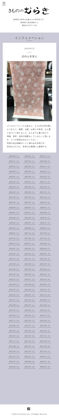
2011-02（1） (45, 351)
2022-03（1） (14, 192)
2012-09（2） (45, 321)
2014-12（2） (14, 279)
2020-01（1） (14, 213)
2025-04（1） (30, 166)
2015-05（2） (30, 269)
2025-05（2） (14, 166)
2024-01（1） (14, 177)
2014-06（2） (45, 285)
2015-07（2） (45, 264)
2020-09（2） (14, 208)
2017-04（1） (30, 238)
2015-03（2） (14, 274)
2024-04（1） (30, 171)
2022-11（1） (45, 182)
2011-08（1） (14, 346)
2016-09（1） (45, 244)
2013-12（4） (45, 295)
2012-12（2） (45, 315)
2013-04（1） (30, 310)
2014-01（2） (30, 295)
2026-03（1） (30, 156)
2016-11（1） (30, 244)
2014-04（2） (30, 290)
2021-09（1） (14, 197)
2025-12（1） (45, 156)
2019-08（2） (45, 213)
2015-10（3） (45, 259)
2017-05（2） (14, 238)
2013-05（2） (14, 310)
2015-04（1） (45, 269)
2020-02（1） (45, 208)
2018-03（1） (45, 228)
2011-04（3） (14, 351)
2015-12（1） (14, 259)
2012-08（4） (14, 326)
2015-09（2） (14, 264)
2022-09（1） (14, 187)
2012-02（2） (14, 336)
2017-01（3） (45, 238)
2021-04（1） (45, 197)
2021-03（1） (14, 202)
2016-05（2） (30, 249)
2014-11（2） (30, 279)
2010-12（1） (30, 357)
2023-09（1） (30, 177)
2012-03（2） (45, 331)
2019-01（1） (30, 223)
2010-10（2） (14, 362)
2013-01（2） (30, 315)
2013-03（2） (45, 310)
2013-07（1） (30, 305)
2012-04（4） (30, 331)
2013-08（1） (14, 305)
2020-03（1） (30, 208)
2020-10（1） (45, 202)
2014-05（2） (14, 290)
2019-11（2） (30, 213)
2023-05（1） (45, 177)
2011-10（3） (30, 341)
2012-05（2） (14, 331)
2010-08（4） (30, 362)
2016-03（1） (14, 254)
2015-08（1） (30, 264)
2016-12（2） (14, 244)
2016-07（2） (14, 249)
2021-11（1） (45, 192)
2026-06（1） (14, 156)
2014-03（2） (45, 290)
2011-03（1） (30, 351)
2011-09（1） (45, 341)
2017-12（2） (30, 233)
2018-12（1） (45, 223)
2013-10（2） (30, 300)
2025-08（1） (45, 161)
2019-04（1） (30, 218)
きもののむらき (23, 414)
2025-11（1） (14, 161)
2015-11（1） (30, 259)
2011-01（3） (14, 357)
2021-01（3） (30, 202)
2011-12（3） (45, 336)
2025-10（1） (30, 161)
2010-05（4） (30, 367)
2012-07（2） (30, 326)
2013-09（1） (45, 300)
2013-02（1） (14, 315)
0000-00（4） (45, 367)
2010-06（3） (14, 367)
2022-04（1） (45, 187)
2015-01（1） (45, 274)
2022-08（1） (30, 187)
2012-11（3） (14, 321)
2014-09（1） (14, 285)
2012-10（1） (30, 321)
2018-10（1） (14, 228)
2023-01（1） (30, 182)
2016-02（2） (30, 254)
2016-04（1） (45, 249)
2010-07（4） (45, 362)
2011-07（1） (30, 346)
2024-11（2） (45, 166)
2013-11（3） (14, 300)
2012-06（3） (45, 326)
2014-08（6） (30, 285)
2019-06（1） (14, 218)
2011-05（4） (45, 346)
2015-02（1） (30, 274)
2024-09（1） (14, 171)
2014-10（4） (45, 279)
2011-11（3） (14, 341)
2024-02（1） (45, 171)
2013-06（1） (45, 305)
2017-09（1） (45, 233)
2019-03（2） (45, 218)
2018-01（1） (14, 233)
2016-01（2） (45, 254)
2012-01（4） (30, 336)
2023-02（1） (14, 182)
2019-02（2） (14, 223)
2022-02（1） (30, 192)
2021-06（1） (30, 197)
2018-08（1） (30, 228)
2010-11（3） (45, 357)
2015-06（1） (14, 269)
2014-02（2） (14, 295)
